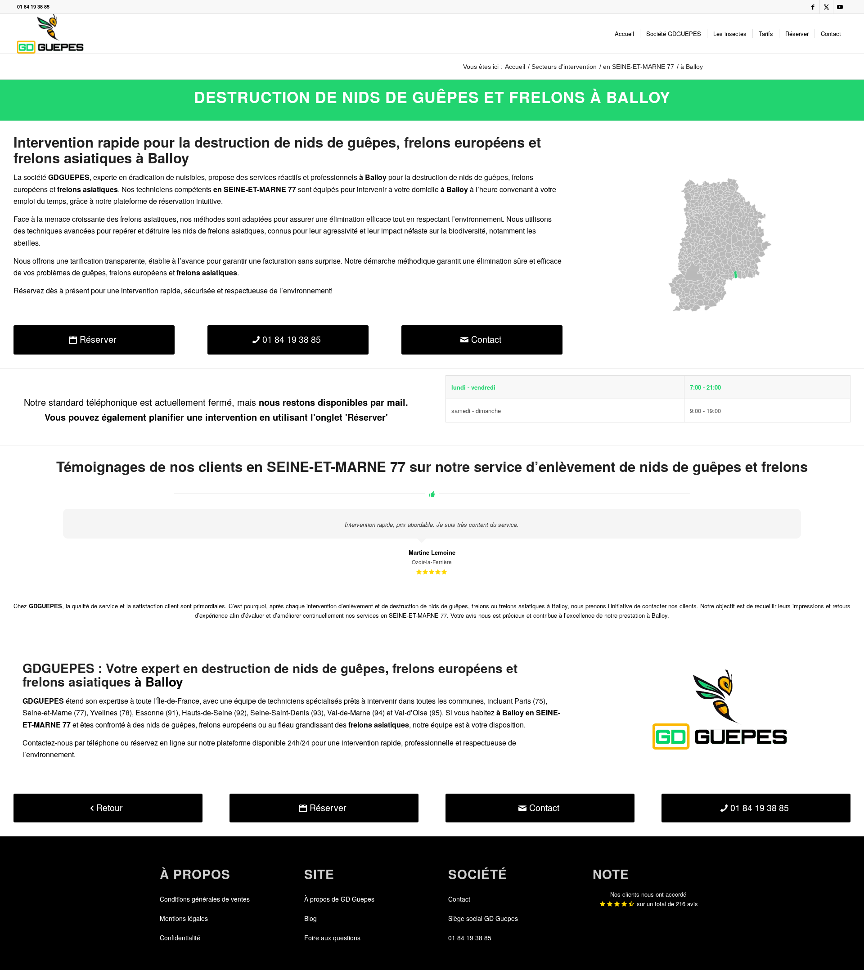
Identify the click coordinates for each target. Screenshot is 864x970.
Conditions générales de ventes (205, 898)
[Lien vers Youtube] (840, 6)
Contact (459, 898)
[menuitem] (624, 34)
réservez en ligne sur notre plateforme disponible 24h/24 (220, 742)
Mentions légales (184, 918)
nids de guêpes (483, 177)
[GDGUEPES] (50, 34)
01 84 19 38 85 (33, 6)
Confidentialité (180, 937)
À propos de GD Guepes (339, 898)
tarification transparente (107, 261)
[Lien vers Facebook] (812, 6)
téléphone (103, 742)
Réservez (29, 290)
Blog (310, 918)
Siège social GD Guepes (483, 918)
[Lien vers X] (826, 6)
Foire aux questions (332, 937)
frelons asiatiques (236, 230)
